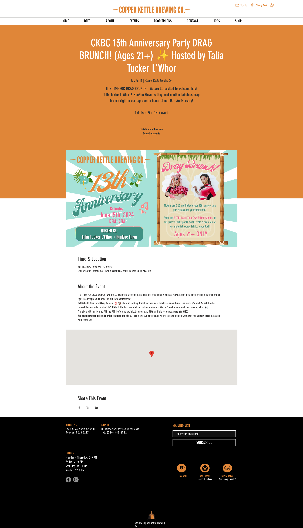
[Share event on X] (88, 408)
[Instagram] (76, 479)
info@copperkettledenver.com (120, 429)
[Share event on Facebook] (79, 408)
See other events (151, 133)
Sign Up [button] (243, 5)
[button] (237, 5)
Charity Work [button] (261, 5)
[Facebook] (68, 479)
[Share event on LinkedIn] (96, 408)
